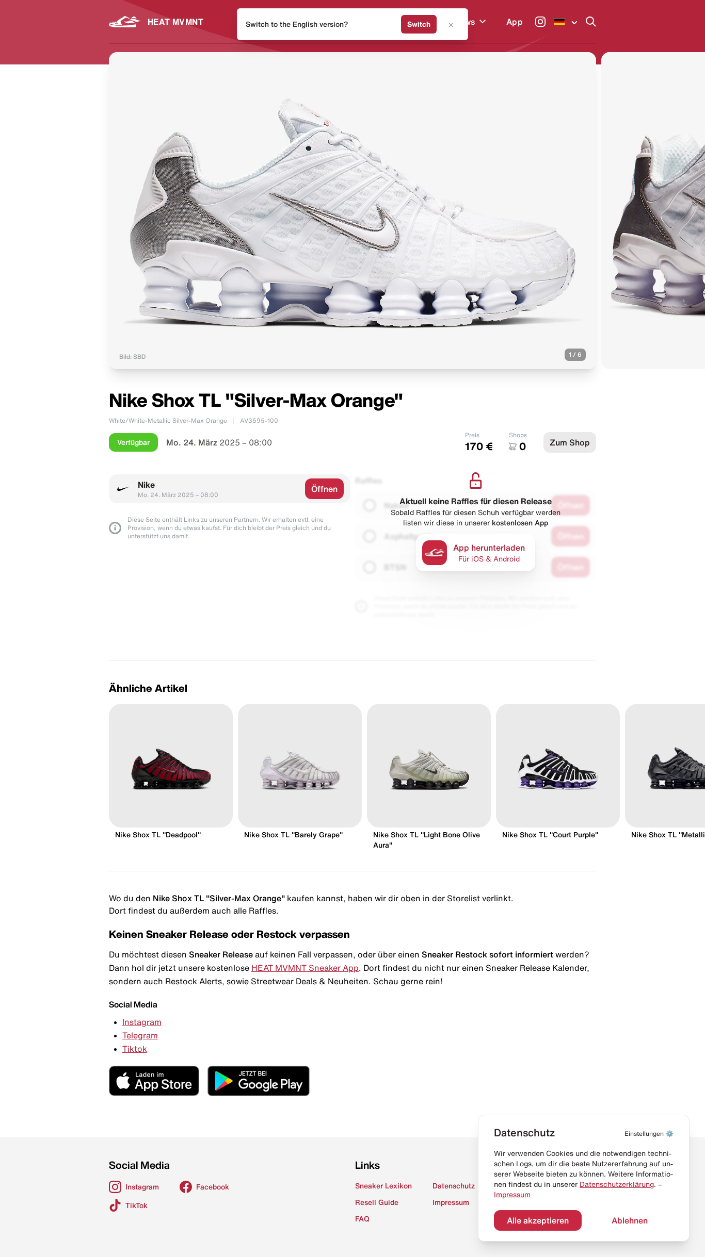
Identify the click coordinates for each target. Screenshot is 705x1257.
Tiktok (134, 1049)
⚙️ (649, 1133)
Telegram (140, 1035)
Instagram (142, 1022)
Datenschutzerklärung (617, 1184)
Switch (418, 24)
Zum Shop (570, 442)
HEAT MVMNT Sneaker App (305, 968)
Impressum (512, 1194)
